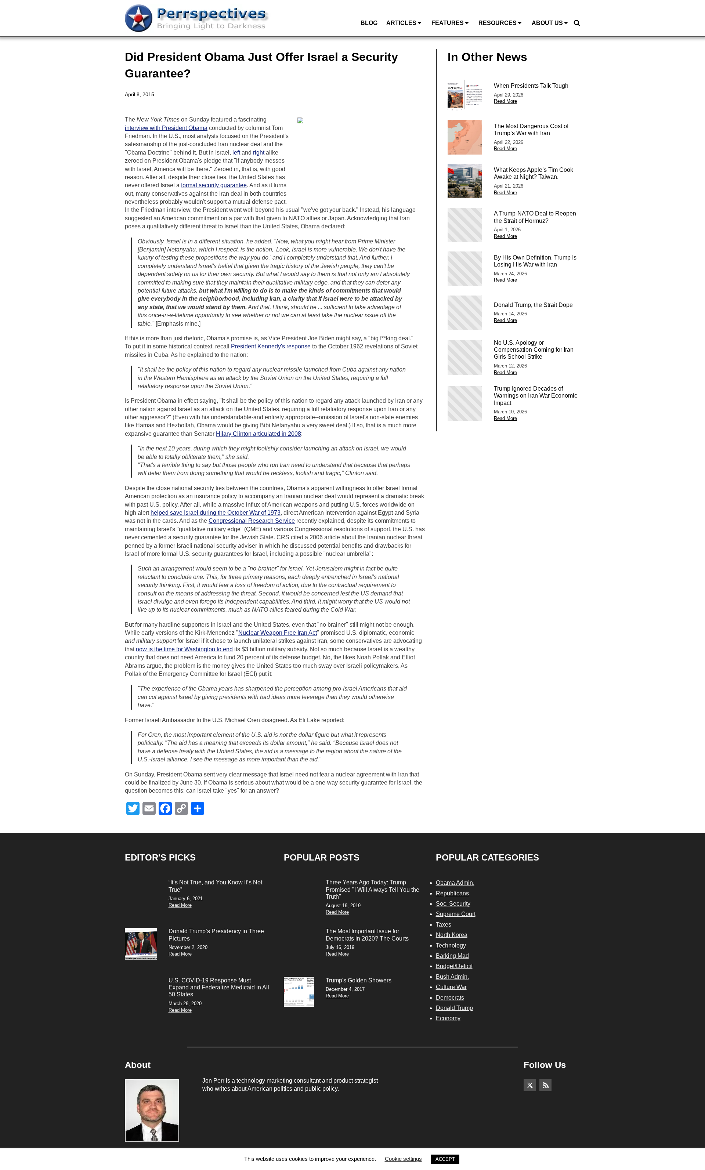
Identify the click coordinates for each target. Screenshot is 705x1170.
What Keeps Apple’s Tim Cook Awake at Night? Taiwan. (533, 173)
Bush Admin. (452, 977)
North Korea (451, 935)
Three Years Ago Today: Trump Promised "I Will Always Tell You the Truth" (372, 889)
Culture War (451, 987)
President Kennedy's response (271, 346)
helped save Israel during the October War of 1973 (216, 513)
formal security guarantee (214, 185)
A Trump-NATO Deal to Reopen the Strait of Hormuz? (535, 217)
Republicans (452, 893)
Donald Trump (454, 1008)
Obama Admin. (455, 883)
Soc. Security (453, 904)
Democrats (450, 998)
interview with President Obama (166, 128)
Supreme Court (456, 914)
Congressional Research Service (252, 521)
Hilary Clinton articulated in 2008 (258, 434)
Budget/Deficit (454, 966)
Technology (451, 945)
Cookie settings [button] (403, 1159)
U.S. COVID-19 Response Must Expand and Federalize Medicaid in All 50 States (219, 987)
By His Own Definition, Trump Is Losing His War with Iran (535, 261)
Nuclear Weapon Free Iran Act (277, 633)
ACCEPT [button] (445, 1159)
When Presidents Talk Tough (531, 86)
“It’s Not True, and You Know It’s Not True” (215, 885)
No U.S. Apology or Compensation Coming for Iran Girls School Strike (534, 350)
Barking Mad (452, 956)
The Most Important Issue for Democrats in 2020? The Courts (367, 934)
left (236, 152)
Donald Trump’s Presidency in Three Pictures (216, 934)
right (258, 152)
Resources (497, 23)
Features (447, 23)
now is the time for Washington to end (184, 649)
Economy (448, 1018)
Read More (505, 101)
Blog (369, 23)
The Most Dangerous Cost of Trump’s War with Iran (531, 129)
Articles (401, 23)
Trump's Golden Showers (358, 980)
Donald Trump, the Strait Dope (533, 305)
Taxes (443, 924)
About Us (547, 23)
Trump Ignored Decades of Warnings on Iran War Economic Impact (535, 395)
